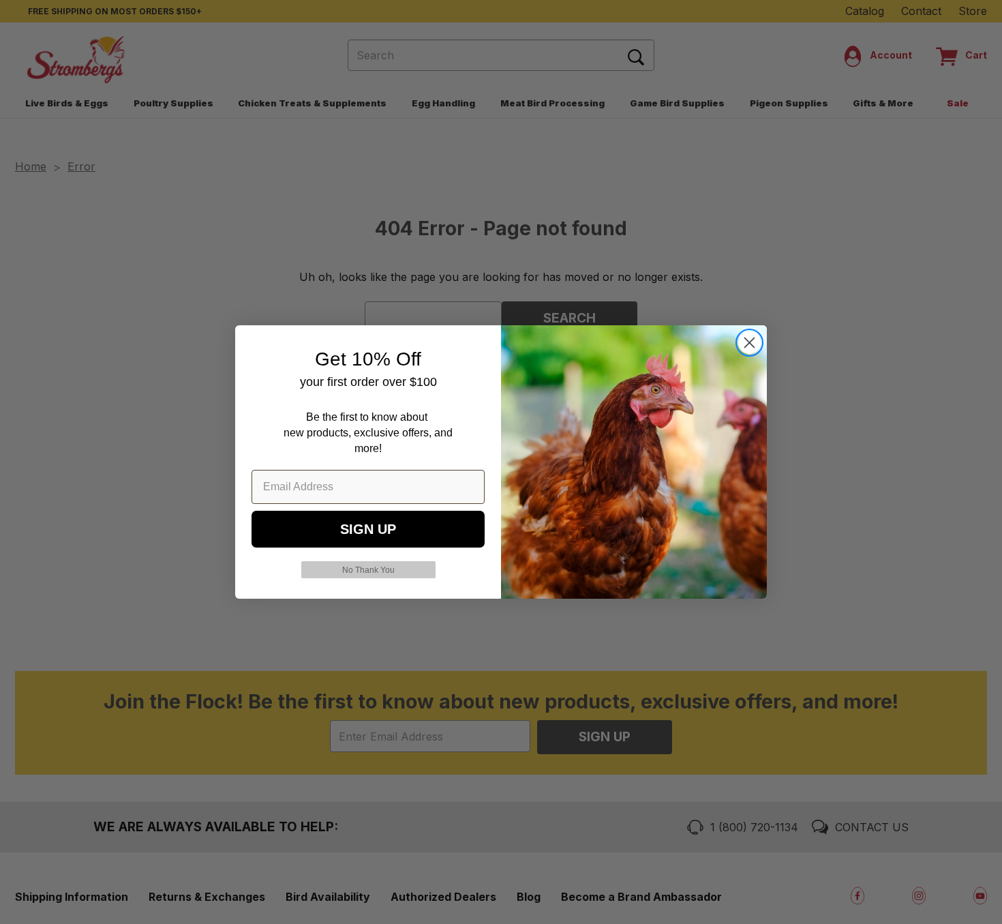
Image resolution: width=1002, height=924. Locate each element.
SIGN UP (368, 529)
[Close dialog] (749, 343)
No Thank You (368, 570)
